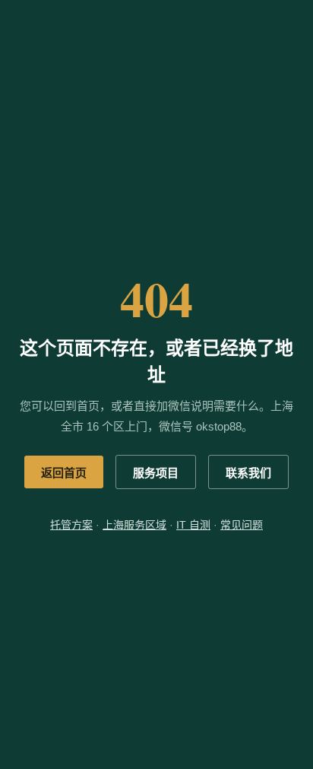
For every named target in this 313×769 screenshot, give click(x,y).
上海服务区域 (134, 525)
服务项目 (156, 472)
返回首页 (64, 472)
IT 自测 (193, 525)
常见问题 (241, 525)
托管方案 (71, 525)
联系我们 (248, 472)
